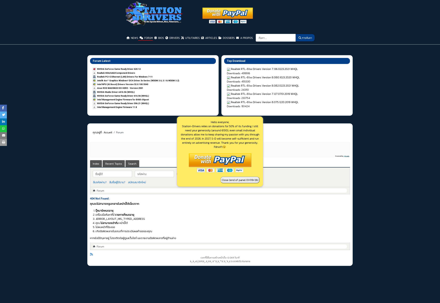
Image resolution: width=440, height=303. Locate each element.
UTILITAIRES (192, 38)
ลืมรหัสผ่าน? (100, 182)
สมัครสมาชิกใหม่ (137, 182)
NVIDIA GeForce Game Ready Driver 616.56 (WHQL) (123, 96)
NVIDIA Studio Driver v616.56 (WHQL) (116, 92)
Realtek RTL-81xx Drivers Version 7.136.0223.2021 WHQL (264, 69)
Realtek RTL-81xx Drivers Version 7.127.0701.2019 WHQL (264, 94)
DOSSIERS (229, 38)
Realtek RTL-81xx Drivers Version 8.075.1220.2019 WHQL (265, 102)
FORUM (148, 38)
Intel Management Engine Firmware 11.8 (117, 107)
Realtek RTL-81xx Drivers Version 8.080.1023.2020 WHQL (265, 77)
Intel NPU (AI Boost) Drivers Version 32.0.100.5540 (122, 84)
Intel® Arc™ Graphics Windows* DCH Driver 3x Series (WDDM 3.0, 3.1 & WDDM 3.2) (138, 80)
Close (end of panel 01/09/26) (240, 180)
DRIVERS (174, 38)
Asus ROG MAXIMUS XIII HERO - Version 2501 (120, 88)
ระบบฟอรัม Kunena (240, 261)
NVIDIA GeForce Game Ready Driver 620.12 (119, 69)
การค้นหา (307, 38)
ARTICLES (211, 38)
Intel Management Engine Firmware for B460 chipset (123, 99)
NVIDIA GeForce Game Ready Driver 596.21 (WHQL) (123, 103)
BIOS (161, 38)
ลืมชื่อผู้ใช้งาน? (117, 182)
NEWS (134, 38)
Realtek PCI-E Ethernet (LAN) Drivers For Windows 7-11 (125, 77)
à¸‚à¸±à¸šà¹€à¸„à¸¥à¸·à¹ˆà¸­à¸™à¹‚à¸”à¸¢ (210, 261)
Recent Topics (113, 164)
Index (96, 164)
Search (132, 164)
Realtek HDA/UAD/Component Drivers (116, 73)
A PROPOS (246, 38)
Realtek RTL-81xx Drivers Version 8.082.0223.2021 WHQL (265, 86)
